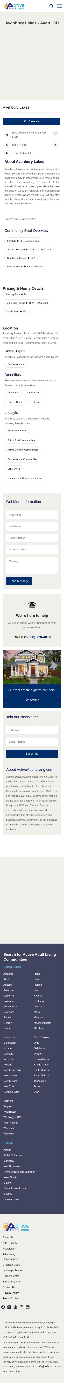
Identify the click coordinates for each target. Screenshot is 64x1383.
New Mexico (10, 1080)
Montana (8, 1053)
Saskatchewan (11, 1199)
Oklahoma (39, 1048)
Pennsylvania (41, 1059)
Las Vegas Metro (12, 1270)
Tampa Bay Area (12, 1281)
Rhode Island (41, 1064)
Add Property (10, 1242)
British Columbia (12, 1155)
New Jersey (10, 1075)
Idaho (37, 973)
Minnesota (9, 1037)
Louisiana (39, 1006)
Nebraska (8, 1059)
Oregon (38, 1053)
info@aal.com (45, 1366)
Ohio (36, 1042)
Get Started (32, 700)
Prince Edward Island (15, 1188)
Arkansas (8, 990)
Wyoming (8, 1133)
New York (8, 1086)
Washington (9, 1111)
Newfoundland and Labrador (19, 1171)
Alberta (7, 1149)
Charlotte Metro (11, 1264)
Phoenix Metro (11, 1275)
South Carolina (42, 1070)
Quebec (7, 1193)
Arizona (7, 984)
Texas (37, 1086)
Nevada (7, 1064)
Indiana (38, 984)
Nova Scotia (10, 1177)
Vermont (8, 1100)
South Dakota (41, 1075)
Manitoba (8, 1160)
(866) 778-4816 (39, 637)
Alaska (7, 979)
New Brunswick (12, 1166)
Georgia (7, 1022)
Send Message (19, 581)
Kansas (38, 995)
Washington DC (12, 1117)
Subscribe (32, 753)
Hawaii (7, 1028)
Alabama (8, 973)
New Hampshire (12, 1070)
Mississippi (9, 1042)
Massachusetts (42, 1022)
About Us (8, 1237)
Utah (36, 1091)
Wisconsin (9, 1128)
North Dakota (41, 1037)
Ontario (7, 1182)
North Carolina (11, 1091)
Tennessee (40, 1080)
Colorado (8, 1001)
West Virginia (10, 1122)
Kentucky (39, 1001)
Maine (37, 1011)
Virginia (7, 1106)
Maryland (39, 1017)
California (8, 995)
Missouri (8, 1048)
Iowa (36, 990)
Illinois (37, 979)
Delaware (8, 1011)
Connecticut (10, 1006)
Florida (7, 1017)
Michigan (39, 1028)
